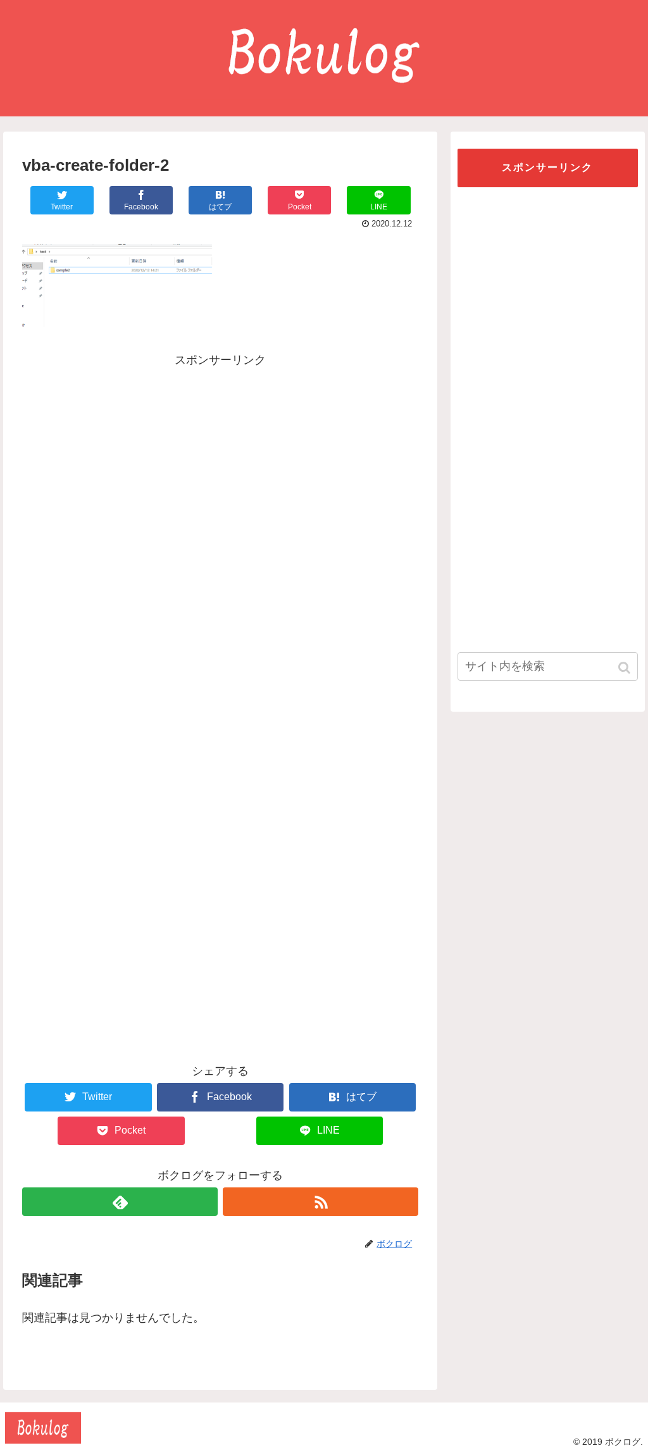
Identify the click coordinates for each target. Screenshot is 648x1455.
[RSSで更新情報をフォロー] (320, 1201)
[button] (625, 667)
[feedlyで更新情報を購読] (120, 1201)
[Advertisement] (220, 458)
